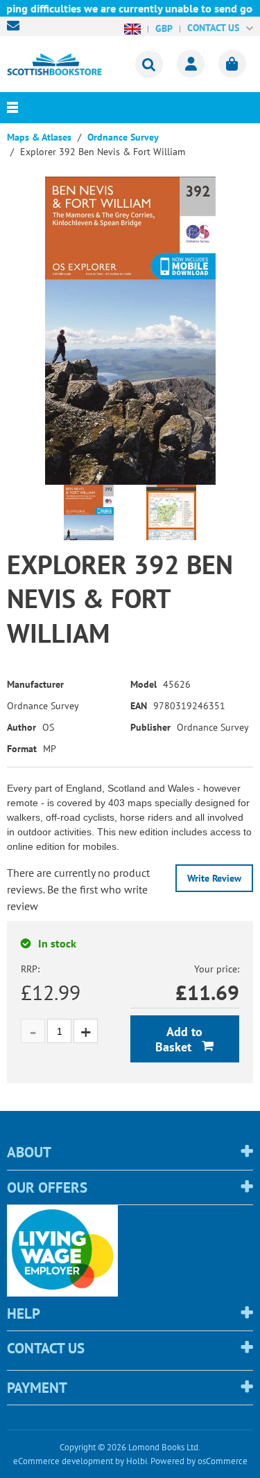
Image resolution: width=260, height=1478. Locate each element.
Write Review (214, 878)
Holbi (136, 1461)
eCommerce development (63, 1461)
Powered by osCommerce (199, 1461)
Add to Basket (178, 1039)
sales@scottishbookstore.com (16, 25)
